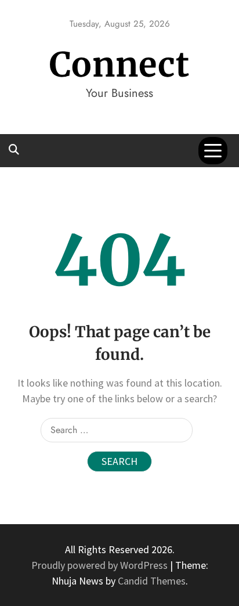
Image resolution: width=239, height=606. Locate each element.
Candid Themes (152, 580)
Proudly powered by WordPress (100, 565)
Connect (119, 65)
